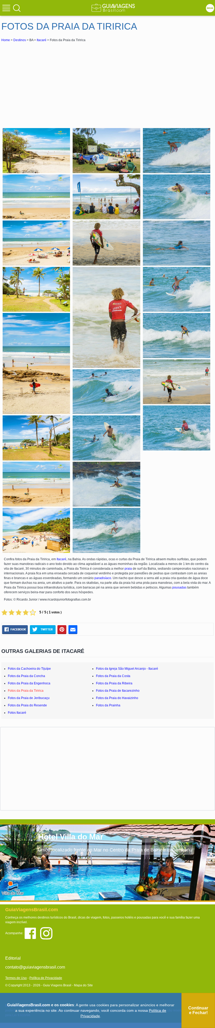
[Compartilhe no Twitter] (42, 629)
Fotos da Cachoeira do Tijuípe (29, 668)
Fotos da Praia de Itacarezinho (117, 690)
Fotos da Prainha (108, 705)
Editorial (13, 958)
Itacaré (41, 40)
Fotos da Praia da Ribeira (114, 683)
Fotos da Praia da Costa (113, 676)
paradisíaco (102, 578)
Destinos (19, 40)
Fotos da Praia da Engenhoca (29, 683)
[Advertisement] (48, 82)
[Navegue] (7, 8)
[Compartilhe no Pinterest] (62, 629)
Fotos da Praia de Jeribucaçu (29, 698)
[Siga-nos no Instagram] (47, 933)
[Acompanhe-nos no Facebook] (32, 933)
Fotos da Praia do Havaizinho (117, 698)
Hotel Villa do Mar (70, 836)
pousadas (179, 587)
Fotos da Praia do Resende (27, 705)
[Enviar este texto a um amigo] (73, 629)
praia (128, 568)
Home (5, 40)
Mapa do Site (83, 985)
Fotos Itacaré (17, 712)
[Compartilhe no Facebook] (15, 629)
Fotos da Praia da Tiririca (26, 690)
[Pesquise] (17, 8)
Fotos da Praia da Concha (26, 676)
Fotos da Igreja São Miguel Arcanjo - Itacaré (127, 668)
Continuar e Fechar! (198, 1010)
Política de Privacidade (45, 978)
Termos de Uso (16, 978)
